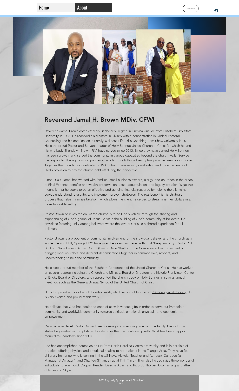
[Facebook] (203, 10)
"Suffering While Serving (169, 292)
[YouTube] (208, 10)
